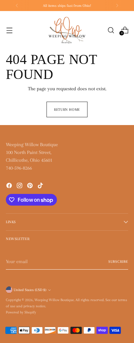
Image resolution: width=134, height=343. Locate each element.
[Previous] (17, 5)
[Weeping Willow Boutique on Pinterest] (30, 186)
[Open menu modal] (9, 30)
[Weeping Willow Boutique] (67, 30)
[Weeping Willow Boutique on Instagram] (20, 186)
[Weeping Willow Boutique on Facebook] (10, 186)
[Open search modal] (110, 30)
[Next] (117, 5)
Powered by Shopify (21, 312)
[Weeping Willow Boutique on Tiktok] (41, 186)
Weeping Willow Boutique (54, 300)
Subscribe (118, 261)
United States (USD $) (30, 289)
